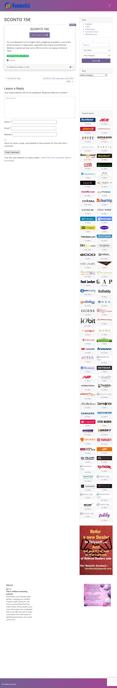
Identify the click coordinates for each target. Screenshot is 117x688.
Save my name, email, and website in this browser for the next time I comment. (35, 144)
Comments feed (91, 32)
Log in (87, 27)
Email (7, 128)
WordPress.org (91, 34)
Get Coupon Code (39, 35)
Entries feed (90, 29)
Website (8, 134)
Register (88, 24)
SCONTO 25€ (14, 78)
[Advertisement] (96, 93)
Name (7, 122)
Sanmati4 (12, 684)
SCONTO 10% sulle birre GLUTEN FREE (58, 80)
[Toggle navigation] (110, 5)
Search (95, 61)
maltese (12, 60)
